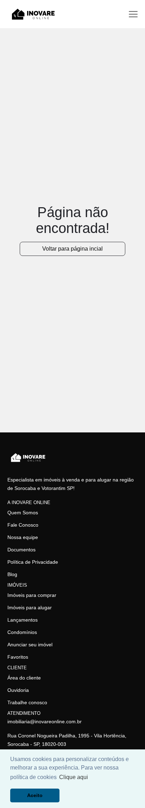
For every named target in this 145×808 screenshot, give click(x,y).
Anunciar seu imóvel (29, 644)
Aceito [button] (35, 795)
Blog (12, 574)
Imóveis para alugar (29, 607)
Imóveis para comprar (31, 595)
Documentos (21, 549)
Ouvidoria (18, 690)
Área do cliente (24, 678)
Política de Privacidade (32, 562)
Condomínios (22, 632)
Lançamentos (22, 620)
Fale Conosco (22, 525)
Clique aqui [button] (73, 777)
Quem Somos (22, 512)
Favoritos (17, 657)
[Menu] (133, 14)
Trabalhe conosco (27, 702)
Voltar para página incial (72, 249)
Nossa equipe (22, 537)
